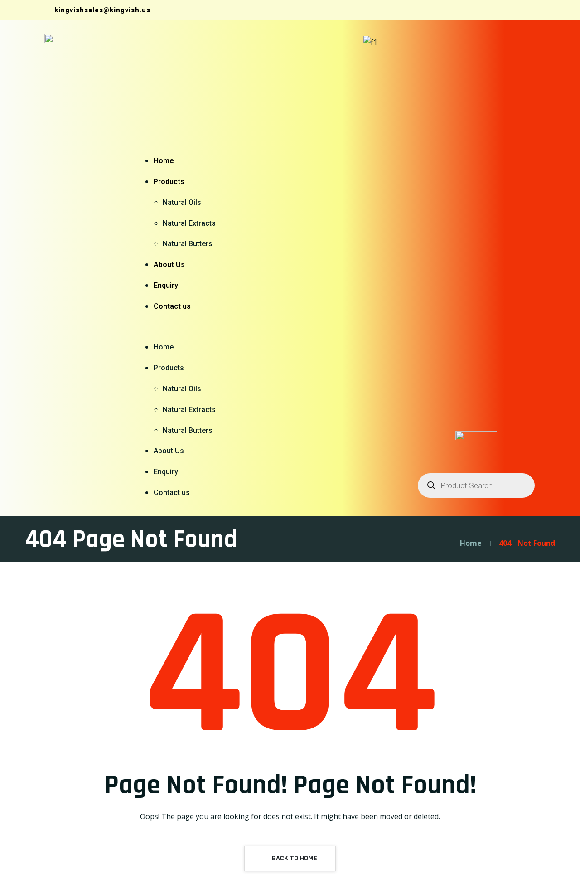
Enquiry (166, 285)
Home (164, 160)
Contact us (172, 306)
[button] (180, 327)
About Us (169, 264)
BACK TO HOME (293, 858)
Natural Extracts (189, 223)
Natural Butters (188, 243)
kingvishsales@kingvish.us (101, 10)
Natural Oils (182, 202)
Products (169, 181)
